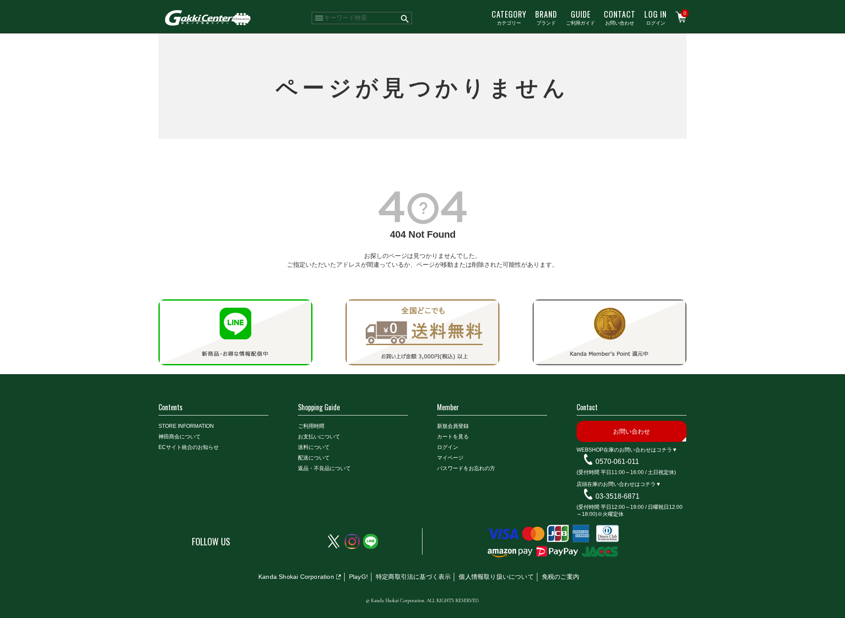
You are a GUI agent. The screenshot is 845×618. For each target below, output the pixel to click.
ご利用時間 (311, 426)
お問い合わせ (620, 17)
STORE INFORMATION (186, 426)
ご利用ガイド (580, 17)
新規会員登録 (453, 426)
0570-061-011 (617, 461)
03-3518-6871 (617, 496)
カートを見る (453, 437)
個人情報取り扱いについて (496, 576)
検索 (405, 18)
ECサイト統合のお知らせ (188, 447)
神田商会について (179, 437)
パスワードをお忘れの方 (466, 468)
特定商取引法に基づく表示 (413, 576)
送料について (314, 447)
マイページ (450, 458)
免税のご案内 (560, 576)
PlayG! (358, 576)
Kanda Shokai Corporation (296, 576)
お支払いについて (319, 437)
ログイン (655, 17)
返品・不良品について (324, 468)
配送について (314, 458)
